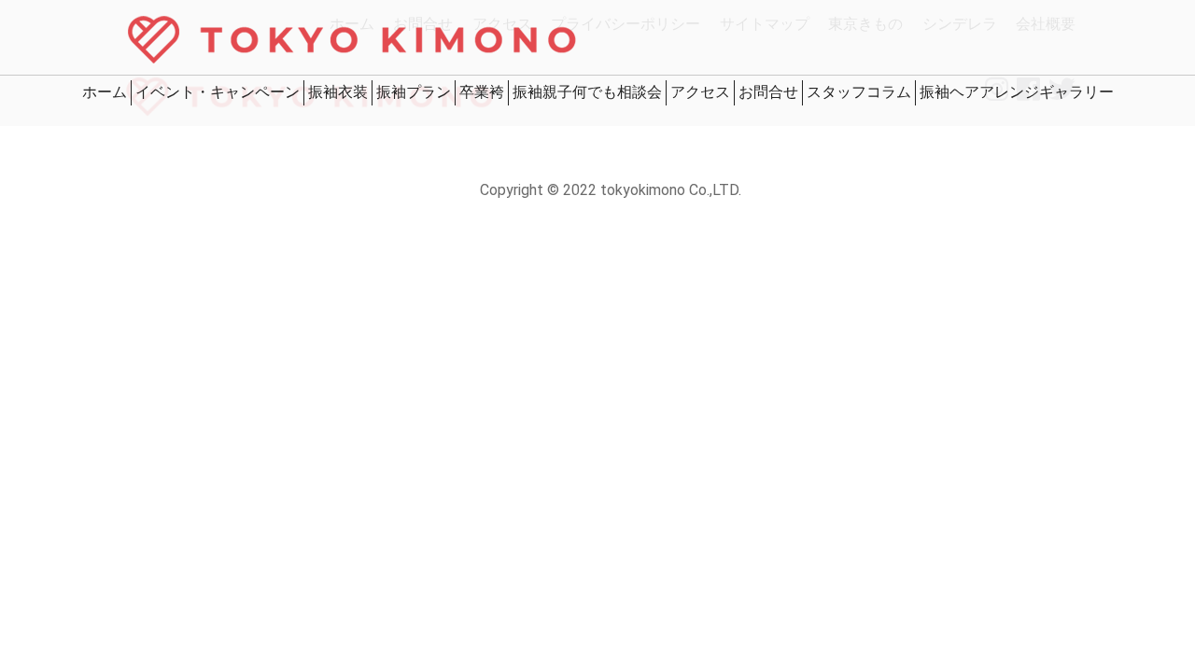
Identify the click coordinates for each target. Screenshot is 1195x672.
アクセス (700, 92)
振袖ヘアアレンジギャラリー (1017, 92)
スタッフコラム (859, 92)
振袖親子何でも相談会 (587, 92)
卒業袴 (481, 92)
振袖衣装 (338, 92)
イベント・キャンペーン (217, 92)
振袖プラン (413, 92)
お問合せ (768, 92)
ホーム (104, 92)
